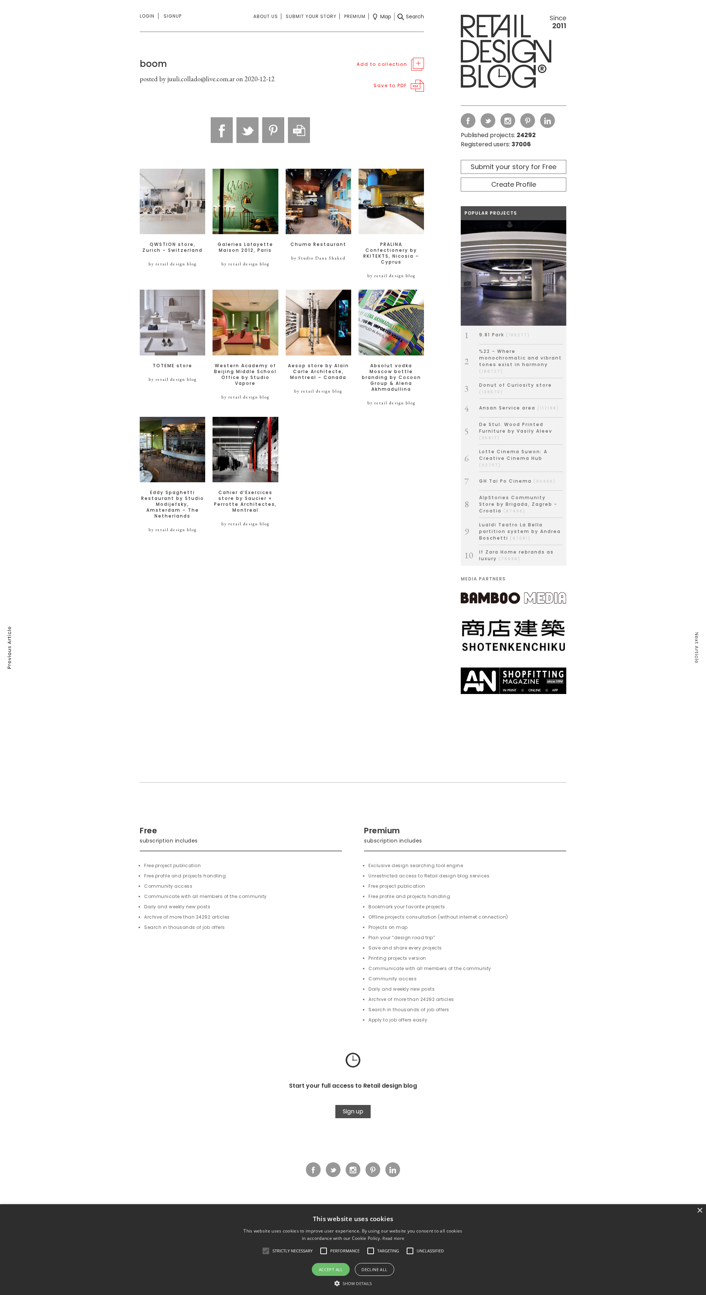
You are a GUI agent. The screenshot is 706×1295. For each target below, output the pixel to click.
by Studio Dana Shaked (318, 258)
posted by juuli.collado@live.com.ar (187, 79)
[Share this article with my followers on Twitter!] (247, 130)
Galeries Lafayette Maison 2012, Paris (245, 247)
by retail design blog (173, 264)
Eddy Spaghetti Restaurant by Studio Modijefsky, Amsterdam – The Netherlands (172, 504)
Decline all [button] (374, 1269)
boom (153, 64)
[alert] (353, 1249)
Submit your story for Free (513, 166)
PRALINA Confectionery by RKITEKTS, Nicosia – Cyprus (391, 253)
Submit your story (311, 16)
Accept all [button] (331, 1269)
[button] (265, 1251)
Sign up (353, 1111)
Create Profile (513, 184)
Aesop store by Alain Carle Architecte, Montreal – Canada (318, 371)
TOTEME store (172, 366)
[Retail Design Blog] (513, 53)
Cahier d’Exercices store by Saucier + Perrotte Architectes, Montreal (245, 501)
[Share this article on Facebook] (222, 130)
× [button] (699, 1210)
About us (265, 16)
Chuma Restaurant (318, 244)
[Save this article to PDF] (299, 130)
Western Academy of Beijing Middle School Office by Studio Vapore (245, 374)
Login (147, 16)
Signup (173, 16)
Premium (355, 16)
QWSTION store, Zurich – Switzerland (172, 247)
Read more (393, 1238)
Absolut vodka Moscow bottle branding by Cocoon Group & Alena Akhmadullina (391, 377)
